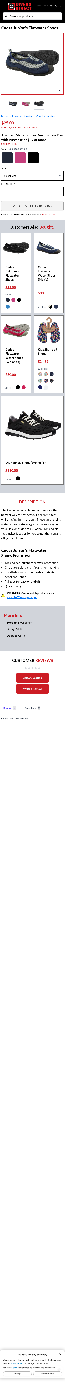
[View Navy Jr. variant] (40, 388)
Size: (4, 168)
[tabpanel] (32, 718)
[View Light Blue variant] (8, 307)
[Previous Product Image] (7, 63)
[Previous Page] (4, 104)
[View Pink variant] (13, 300)
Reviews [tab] (9, 707)
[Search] (6, 16)
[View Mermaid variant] (46, 381)
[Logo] (20, 6)
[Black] (33, 158)
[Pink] (20, 158)
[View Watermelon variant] (46, 374)
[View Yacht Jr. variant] (51, 374)
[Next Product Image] (58, 63)
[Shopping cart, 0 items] (60, 5)
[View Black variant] (19, 300)
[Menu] (4, 6)
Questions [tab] (32, 707)
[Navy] (7, 158)
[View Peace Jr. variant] (51, 381)
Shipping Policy (9, 143)
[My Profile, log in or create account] (56, 6)
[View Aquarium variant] (40, 381)
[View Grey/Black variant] (50, 307)
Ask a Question (32, 677)
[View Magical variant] (40, 374)
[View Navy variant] (8, 300)
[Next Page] (61, 104)
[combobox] (35, 16)
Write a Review (32, 688)
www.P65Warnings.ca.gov (22, 597)
